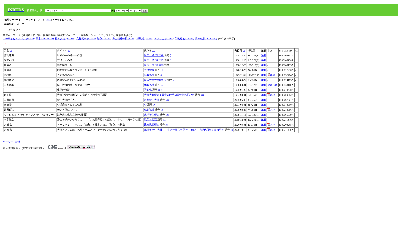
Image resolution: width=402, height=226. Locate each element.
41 (164, 119)
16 (161, 84)
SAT (48, 19)
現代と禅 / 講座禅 (154, 55)
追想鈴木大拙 (151, 99)
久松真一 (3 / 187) (86, 38)
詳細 (263, 55)
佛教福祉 (149, 84)
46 (167, 124)
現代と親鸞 (150, 119)
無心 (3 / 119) (104, 38)
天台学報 (149, 70)
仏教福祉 (149, 75)
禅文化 (148, 89)
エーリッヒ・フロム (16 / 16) (19, 38)
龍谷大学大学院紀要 (155, 80)
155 (160, 89)
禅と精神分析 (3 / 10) (123, 38)
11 (161, 109)
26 (154, 104)
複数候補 (272, 84)
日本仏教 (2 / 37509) (206, 38)
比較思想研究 (151, 124)
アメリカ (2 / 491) (164, 38)
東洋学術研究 (151, 114)
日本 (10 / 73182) (45, 38)
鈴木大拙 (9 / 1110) (65, 38)
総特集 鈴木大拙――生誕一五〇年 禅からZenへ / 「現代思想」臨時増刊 (184, 129)
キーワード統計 (11, 141)
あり (272, 109)
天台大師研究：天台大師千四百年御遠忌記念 (169, 94)
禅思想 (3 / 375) (144, 38)
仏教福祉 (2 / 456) (184, 38)
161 (167, 114)
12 (161, 70)
